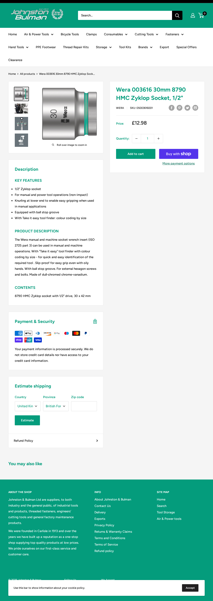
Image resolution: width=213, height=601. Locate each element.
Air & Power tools (169, 519)
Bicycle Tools (70, 34)
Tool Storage (166, 512)
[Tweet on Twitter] (187, 108)
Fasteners (172, 34)
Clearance (15, 60)
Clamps (91, 34)
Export (164, 47)
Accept (190, 587)
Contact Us (102, 506)
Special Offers (186, 47)
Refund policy (104, 551)
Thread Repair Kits (76, 47)
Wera (120, 107)
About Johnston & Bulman (112, 499)
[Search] (177, 15)
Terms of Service (106, 544)
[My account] (193, 15)
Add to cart (136, 154)
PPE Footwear (46, 47)
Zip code (77, 397)
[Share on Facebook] (172, 108)
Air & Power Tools (36, 34)
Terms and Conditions (109, 538)
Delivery (100, 512)
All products (27, 73)
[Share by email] (195, 108)
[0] (201, 15)
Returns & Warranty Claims (113, 532)
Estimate (27, 420)
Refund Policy (23, 441)
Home (12, 34)
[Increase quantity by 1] (158, 138)
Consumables (113, 34)
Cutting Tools (144, 34)
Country (20, 397)
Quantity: (122, 138)
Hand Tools (16, 47)
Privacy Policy (104, 525)
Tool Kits (125, 47)
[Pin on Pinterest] (179, 108)
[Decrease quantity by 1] (136, 138)
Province (49, 397)
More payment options (178, 163)
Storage (101, 47)
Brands (143, 47)
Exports (99, 519)
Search (161, 506)
